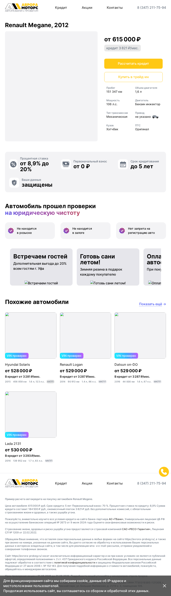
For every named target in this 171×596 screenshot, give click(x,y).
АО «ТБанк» (116, 519)
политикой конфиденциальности (74, 562)
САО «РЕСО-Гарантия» (136, 529)
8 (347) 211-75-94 (151, 7)
